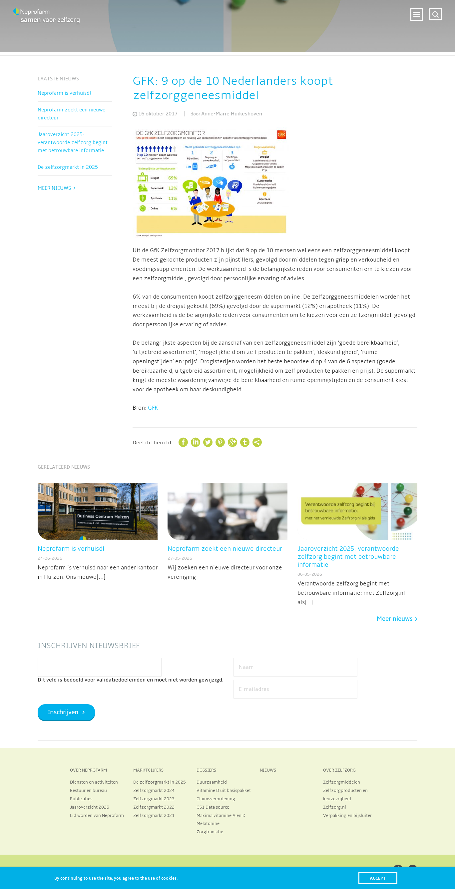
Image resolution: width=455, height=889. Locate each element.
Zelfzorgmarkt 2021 (154, 815)
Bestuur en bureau (88, 790)
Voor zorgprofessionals (269, 14)
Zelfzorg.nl (334, 807)
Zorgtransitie (210, 832)
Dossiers (320, 14)
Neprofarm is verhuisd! (64, 93)
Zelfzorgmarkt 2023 (154, 799)
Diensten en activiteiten (94, 782)
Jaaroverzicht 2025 (89, 807)
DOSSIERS (206, 770)
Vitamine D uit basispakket (224, 790)
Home (111, 14)
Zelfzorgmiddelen (341, 782)
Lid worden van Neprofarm (97, 815)
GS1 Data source (213, 807)
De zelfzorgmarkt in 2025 (68, 167)
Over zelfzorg (384, 14)
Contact (392, 24)
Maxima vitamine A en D (221, 815)
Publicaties (81, 799)
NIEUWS (268, 770)
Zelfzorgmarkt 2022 (154, 807)
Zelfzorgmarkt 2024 (202, 14)
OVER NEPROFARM (88, 770)
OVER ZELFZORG (339, 770)
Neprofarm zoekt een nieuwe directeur (71, 114)
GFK (153, 408)
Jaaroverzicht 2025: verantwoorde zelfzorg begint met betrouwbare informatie (73, 142)
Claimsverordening (216, 799)
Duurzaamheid (212, 782)
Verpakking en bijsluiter (347, 815)
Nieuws (349, 14)
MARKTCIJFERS (148, 770)
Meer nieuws (54, 188)
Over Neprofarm (147, 14)
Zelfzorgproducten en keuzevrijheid (345, 795)
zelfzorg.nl (358, 24)
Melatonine (208, 823)
